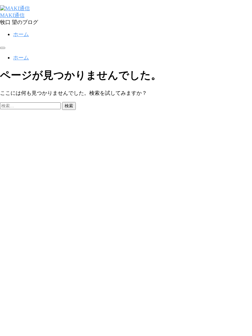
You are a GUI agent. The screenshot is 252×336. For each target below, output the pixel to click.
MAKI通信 (12, 15)
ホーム (21, 34)
